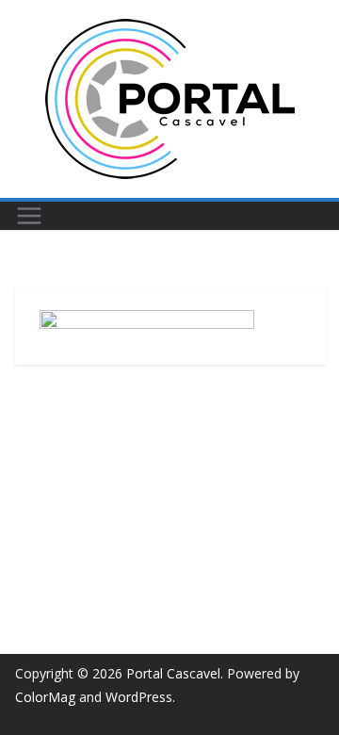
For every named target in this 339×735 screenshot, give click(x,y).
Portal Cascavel (173, 673)
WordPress (138, 697)
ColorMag (45, 697)
